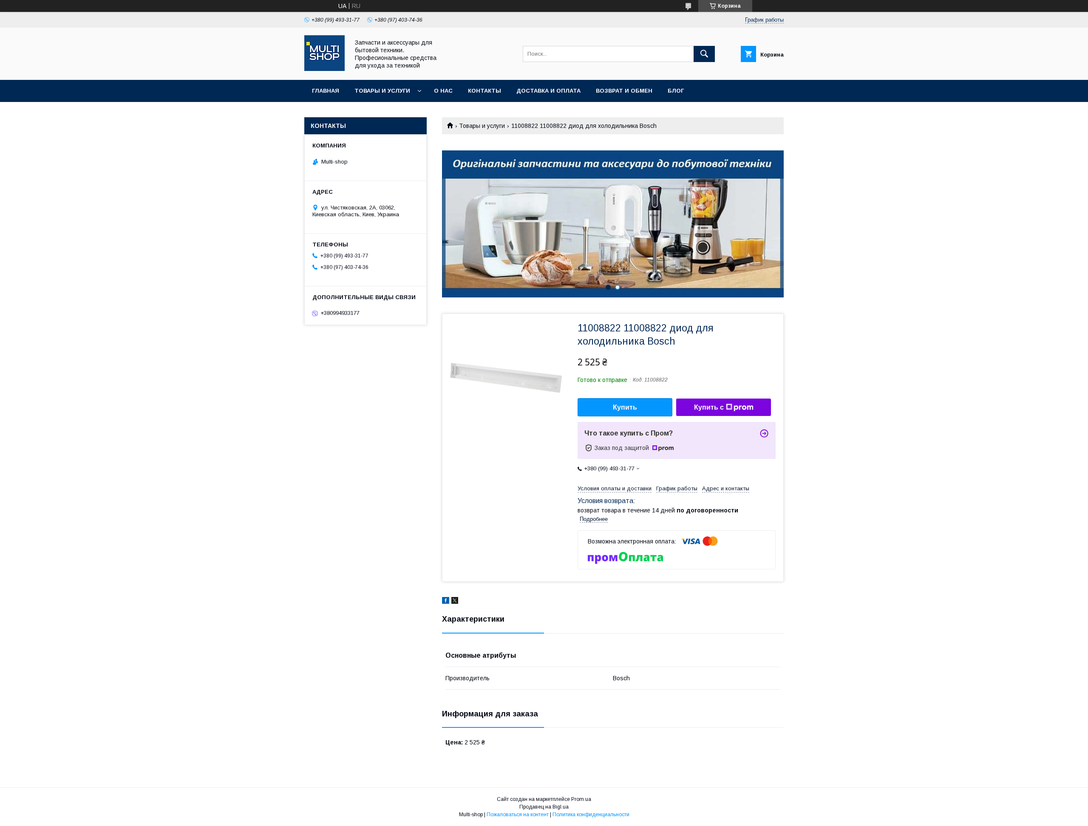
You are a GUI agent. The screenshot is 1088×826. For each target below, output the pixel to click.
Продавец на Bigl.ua (544, 807)
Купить (625, 407)
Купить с (709, 407)
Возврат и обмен (624, 91)
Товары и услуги (382, 91)
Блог (676, 91)
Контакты (484, 91)
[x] (454, 601)
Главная (325, 91)
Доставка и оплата (548, 91)
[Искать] (704, 54)
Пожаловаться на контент (518, 815)
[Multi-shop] (324, 68)
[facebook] (445, 601)
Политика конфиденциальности (590, 815)
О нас (443, 91)
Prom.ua (581, 799)
